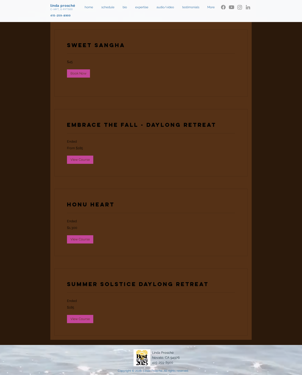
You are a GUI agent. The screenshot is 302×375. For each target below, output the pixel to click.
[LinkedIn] (248, 7)
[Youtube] (231, 7)
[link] (151, 45)
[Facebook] (223, 7)
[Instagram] (240, 7)
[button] (166, 7)
